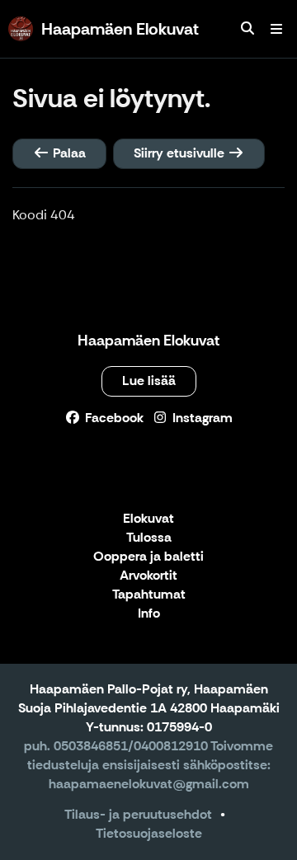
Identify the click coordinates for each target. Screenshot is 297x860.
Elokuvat (148, 519)
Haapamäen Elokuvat (148, 340)
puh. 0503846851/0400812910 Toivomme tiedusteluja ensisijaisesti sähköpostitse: (148, 755)
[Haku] (247, 29)
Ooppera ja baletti (148, 557)
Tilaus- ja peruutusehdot (138, 814)
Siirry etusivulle (181, 153)
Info (149, 614)
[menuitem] (247, 29)
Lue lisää (149, 380)
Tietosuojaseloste (149, 833)
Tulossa (149, 538)
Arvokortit (148, 576)
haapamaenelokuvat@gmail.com (149, 783)
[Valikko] (276, 29)
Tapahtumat (149, 595)
